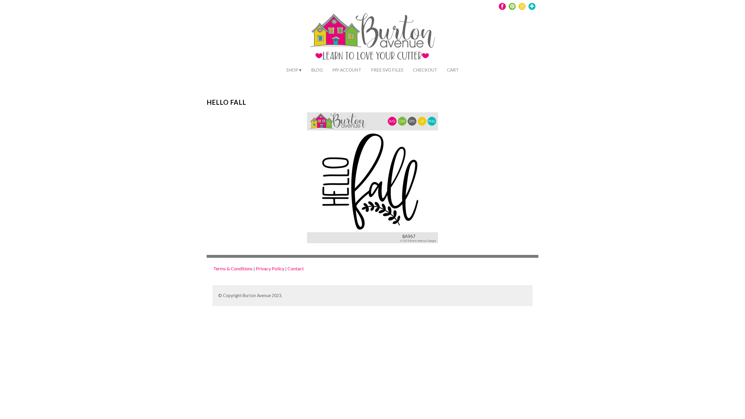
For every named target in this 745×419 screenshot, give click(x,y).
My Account (346, 69)
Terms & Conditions (233, 268)
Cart (453, 69)
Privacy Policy (270, 268)
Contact (296, 268)
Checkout (425, 69)
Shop (292, 69)
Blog (317, 69)
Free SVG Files (387, 69)
